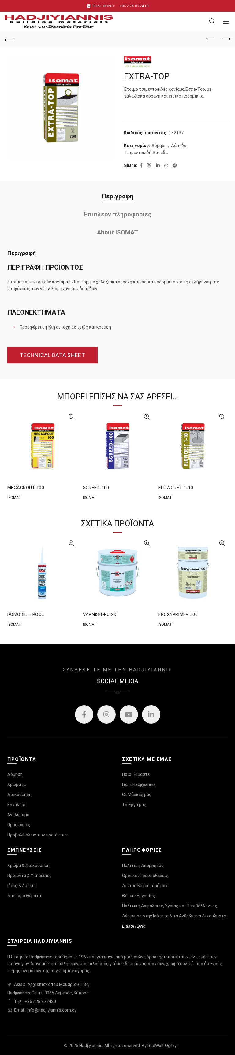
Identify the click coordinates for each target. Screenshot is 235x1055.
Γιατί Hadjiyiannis (139, 784)
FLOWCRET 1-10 (175, 487)
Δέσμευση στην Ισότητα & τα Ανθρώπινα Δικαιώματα (174, 915)
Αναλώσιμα (18, 814)
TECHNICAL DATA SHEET (52, 355)
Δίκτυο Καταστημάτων (144, 885)
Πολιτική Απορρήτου (143, 865)
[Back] (9, 39)
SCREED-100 (96, 487)
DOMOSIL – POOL (25, 614)
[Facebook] (84, 714)
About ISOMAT (117, 232)
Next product (225, 39)
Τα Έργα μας (134, 804)
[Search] (212, 21)
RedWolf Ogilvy (161, 1045)
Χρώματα (16, 784)
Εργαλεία (16, 804)
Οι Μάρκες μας (136, 794)
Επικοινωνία (134, 926)
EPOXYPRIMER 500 (178, 614)
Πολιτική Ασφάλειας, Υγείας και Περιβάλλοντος (169, 905)
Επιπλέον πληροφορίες (117, 214)
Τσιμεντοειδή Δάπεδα (146, 152)
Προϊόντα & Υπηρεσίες (29, 875)
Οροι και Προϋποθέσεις (145, 875)
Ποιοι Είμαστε (136, 774)
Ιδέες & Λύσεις (21, 885)
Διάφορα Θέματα (24, 895)
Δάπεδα (178, 145)
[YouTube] (129, 714)
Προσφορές (18, 824)
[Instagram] (106, 714)
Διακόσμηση (19, 794)
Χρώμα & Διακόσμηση (28, 865)
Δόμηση (159, 145)
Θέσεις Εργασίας (138, 895)
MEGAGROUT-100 (25, 487)
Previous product (210, 39)
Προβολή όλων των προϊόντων (37, 834)
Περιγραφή (117, 196)
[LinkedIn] (151, 714)
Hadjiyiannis (91, 1045)
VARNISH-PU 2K (100, 614)
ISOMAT (14, 498)
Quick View (71, 416)
